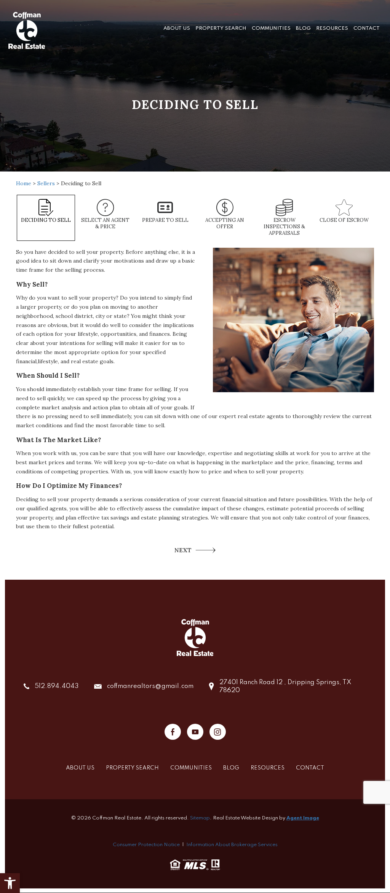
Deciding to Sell (46, 220)
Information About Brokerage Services (232, 844)
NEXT (183, 550)
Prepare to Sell (165, 220)
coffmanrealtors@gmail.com (150, 686)
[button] (10, 883)
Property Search (220, 28)
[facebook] (173, 732)
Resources (332, 28)
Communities (271, 28)
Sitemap (200, 818)
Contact (366, 28)
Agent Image (302, 818)
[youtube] (195, 732)
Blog (303, 28)
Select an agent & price (105, 223)
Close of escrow (344, 220)
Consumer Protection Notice (146, 844)
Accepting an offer (224, 223)
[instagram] (217, 732)
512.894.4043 (57, 686)
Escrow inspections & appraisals (284, 226)
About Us (176, 28)
